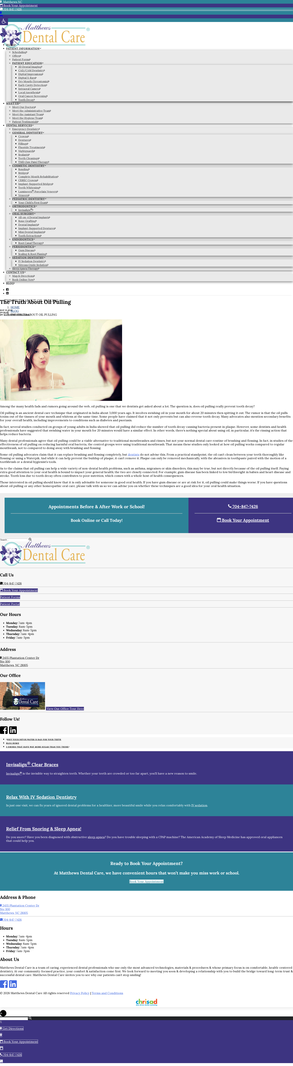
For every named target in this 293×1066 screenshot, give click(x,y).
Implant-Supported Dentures (36, 228)
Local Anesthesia (28, 92)
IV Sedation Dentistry (31, 261)
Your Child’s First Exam (32, 202)
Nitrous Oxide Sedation (32, 265)
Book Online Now (23, 279)
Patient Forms (21, 59)
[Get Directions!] (1, 13)
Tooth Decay (26, 99)
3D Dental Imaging (29, 66)
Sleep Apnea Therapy (25, 268)
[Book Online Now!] (1, 16)
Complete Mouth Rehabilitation (38, 176)
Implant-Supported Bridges (35, 184)
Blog (10, 283)
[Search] (16, 539)
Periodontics (23, 246)
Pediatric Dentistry (28, 199)
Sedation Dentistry (28, 257)
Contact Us (15, 272)
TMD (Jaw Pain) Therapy (33, 162)
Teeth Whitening (29, 187)
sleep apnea (96, 837)
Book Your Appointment (20, 5)
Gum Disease (26, 250)
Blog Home (12, 743)
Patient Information (23, 48)
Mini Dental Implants (31, 232)
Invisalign (25, 210)
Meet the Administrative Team (31, 110)
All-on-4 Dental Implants (33, 217)
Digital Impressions (30, 74)
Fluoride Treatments (31, 147)
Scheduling (19, 52)
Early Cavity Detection (32, 85)
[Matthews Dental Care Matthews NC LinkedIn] (13, 732)
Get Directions (12, 1028)
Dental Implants (28, 224)
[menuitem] (149, 45)
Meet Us (12, 103)
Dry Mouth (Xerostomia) (33, 81)
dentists (133, 454)
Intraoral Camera (29, 88)
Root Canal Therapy (30, 243)
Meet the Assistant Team (27, 114)
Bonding (23, 169)
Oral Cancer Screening (32, 96)
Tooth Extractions (29, 235)
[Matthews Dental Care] (146, 31)
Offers (16, 56)
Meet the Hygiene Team (27, 118)
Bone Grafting (27, 221)
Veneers (23, 195)
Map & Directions (23, 276)
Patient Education (27, 63)
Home (10, 45)
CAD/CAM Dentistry (31, 70)
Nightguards (26, 151)
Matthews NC (12, 2)
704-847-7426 (12, 9)
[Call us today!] (1, 1061)
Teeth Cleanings (28, 158)
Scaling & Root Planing (32, 254)
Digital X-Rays (27, 77)
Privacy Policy (79, 993)
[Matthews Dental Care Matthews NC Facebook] (4, 732)
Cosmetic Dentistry (28, 165)
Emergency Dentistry (25, 129)
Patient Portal (10, 604)
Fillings (22, 143)
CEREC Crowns (27, 180)
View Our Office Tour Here (65, 708)
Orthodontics (23, 206)
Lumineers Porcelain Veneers (37, 191)
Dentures (24, 140)
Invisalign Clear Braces (32, 764)
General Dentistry (27, 132)
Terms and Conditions (107, 993)
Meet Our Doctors (23, 107)
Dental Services (19, 125)
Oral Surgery (23, 213)
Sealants (23, 154)
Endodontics (22, 239)
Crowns (23, 136)
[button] (7, 289)
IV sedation (199, 805)
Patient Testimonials (25, 121)
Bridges (23, 173)
